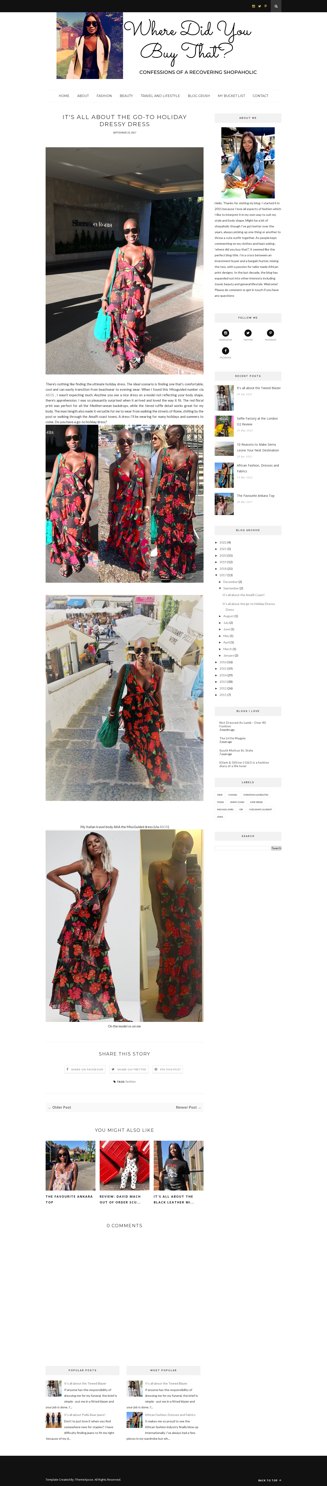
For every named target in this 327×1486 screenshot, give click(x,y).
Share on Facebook (87, 1069)
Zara (220, 816)
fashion (130, 1081)
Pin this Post (170, 1069)
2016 (223, 662)
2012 (223, 688)
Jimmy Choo (237, 802)
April (226, 642)
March (227, 649)
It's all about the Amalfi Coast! (243, 595)
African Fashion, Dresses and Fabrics (258, 468)
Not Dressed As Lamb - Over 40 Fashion (242, 724)
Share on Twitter (131, 1069)
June (226, 629)
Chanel (232, 794)
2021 (223, 549)
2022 (223, 542)
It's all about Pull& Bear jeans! (84, 1415)
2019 (223, 562)
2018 (223, 568)
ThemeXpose (84, 1480)
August (228, 616)
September (231, 588)
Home (64, 96)
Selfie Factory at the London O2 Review (257, 421)
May (226, 636)
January (228, 655)
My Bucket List (231, 96)
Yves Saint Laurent (260, 809)
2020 (223, 555)
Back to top (268, 1480)
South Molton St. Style (236, 750)
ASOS (50, 395)
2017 (223, 575)
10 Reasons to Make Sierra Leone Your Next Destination (258, 447)
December (230, 582)
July (226, 623)
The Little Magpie (232, 738)
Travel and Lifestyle (160, 96)
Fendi (220, 802)
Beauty (126, 96)
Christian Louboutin (255, 794)
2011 (223, 695)
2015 (223, 668)
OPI (241, 809)
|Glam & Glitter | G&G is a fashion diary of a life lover (244, 764)
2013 (223, 681)
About (83, 96)
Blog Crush (199, 96)
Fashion (104, 96)
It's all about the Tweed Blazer (259, 388)
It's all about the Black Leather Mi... (174, 1199)
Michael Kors (225, 809)
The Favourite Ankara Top (69, 1199)
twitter (248, 339)
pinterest (270, 339)
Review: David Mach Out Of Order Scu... (120, 1199)
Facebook (225, 357)
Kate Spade (256, 802)
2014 (223, 675)
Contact (260, 96)
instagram (225, 339)
